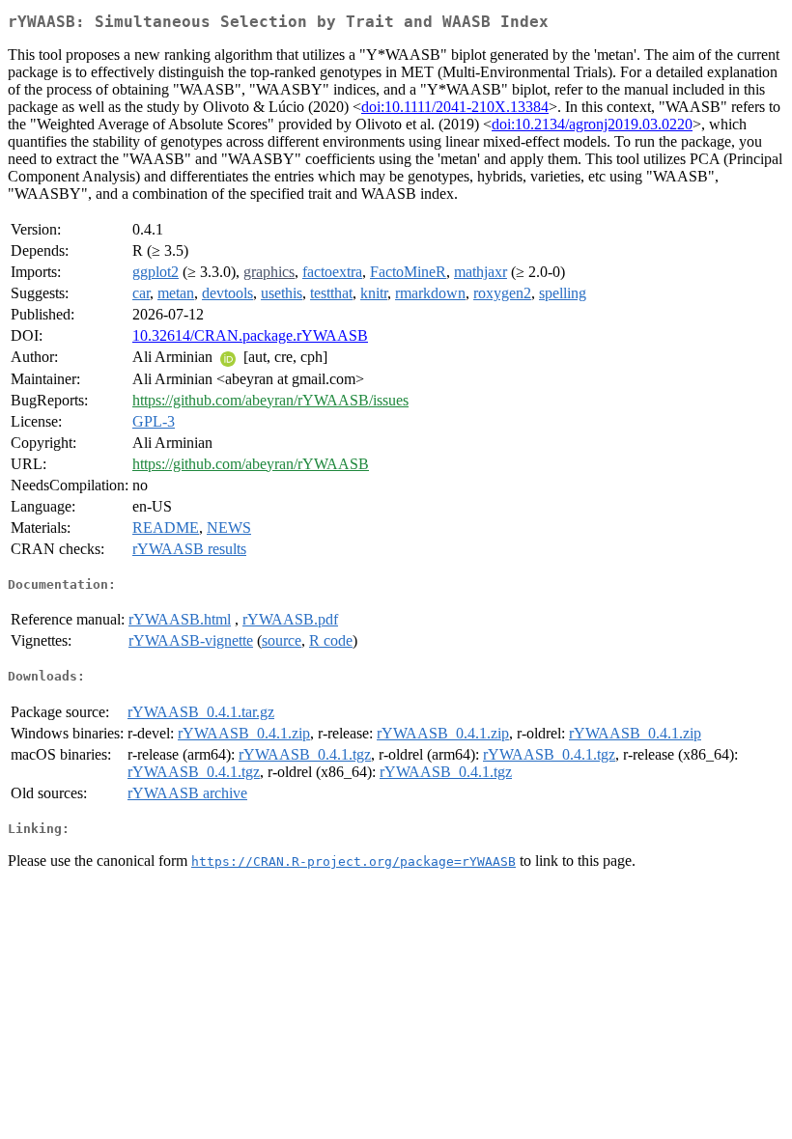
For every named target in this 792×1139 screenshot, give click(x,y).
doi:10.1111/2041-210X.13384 (455, 106)
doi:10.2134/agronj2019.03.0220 (592, 124)
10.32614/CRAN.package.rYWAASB (250, 335)
